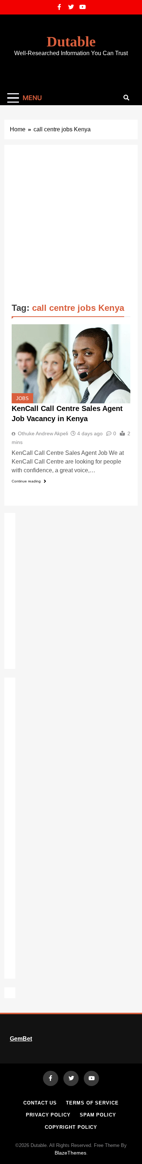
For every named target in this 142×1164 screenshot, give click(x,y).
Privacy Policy (48, 1115)
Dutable (71, 41)
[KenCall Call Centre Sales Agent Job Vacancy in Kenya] (71, 363)
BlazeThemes (70, 1153)
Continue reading (26, 481)
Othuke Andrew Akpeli (43, 433)
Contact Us (40, 1103)
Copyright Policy (71, 1127)
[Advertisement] (71, 226)
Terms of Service (92, 1103)
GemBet (21, 1039)
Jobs (22, 398)
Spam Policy (98, 1115)
